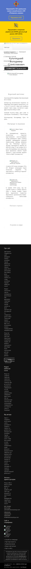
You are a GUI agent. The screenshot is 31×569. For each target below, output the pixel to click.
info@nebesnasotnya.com (11, 517)
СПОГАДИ (7, 66)
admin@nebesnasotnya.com (12, 510)
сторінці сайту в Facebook (7, 408)
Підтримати (16, 38)
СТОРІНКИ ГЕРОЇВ (10, 57)
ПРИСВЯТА (7, 61)
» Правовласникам (9, 544)
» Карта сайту (8, 548)
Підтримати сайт (10, 360)
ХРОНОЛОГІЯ (8, 70)
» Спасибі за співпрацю (10, 539)
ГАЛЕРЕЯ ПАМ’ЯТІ (10, 52)
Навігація (6, 47)
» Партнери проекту (10, 542)
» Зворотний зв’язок (10, 546)
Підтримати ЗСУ (16, 17)
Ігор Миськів (23, 567)
